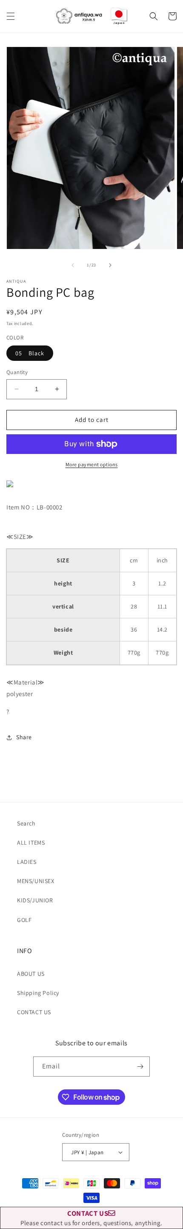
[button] (10, 16)
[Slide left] (72, 265)
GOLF (24, 920)
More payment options (92, 464)
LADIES (27, 862)
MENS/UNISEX (35, 881)
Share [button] (24, 737)
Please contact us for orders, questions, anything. (91, 1218)
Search (26, 823)
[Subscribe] (140, 1066)
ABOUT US (31, 973)
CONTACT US (34, 1012)
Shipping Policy (38, 993)
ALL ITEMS (31, 842)
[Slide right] (110, 265)
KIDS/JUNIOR (35, 900)
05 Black (29, 353)
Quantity (17, 372)
